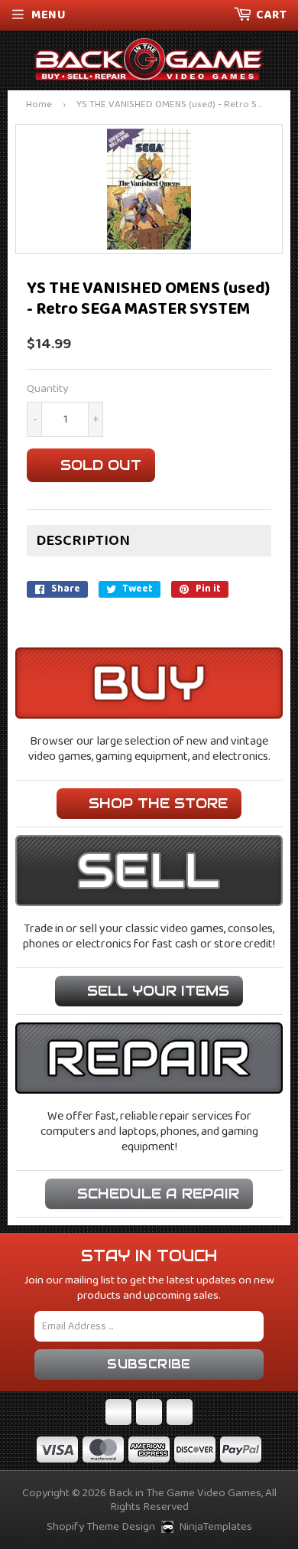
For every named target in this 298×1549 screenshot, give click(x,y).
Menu (48, 14)
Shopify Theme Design (101, 1527)
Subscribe (149, 1364)
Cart (271, 14)
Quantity (47, 389)
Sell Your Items (158, 991)
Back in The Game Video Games (185, 1493)
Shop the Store (158, 803)
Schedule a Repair (158, 1193)
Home (39, 105)
